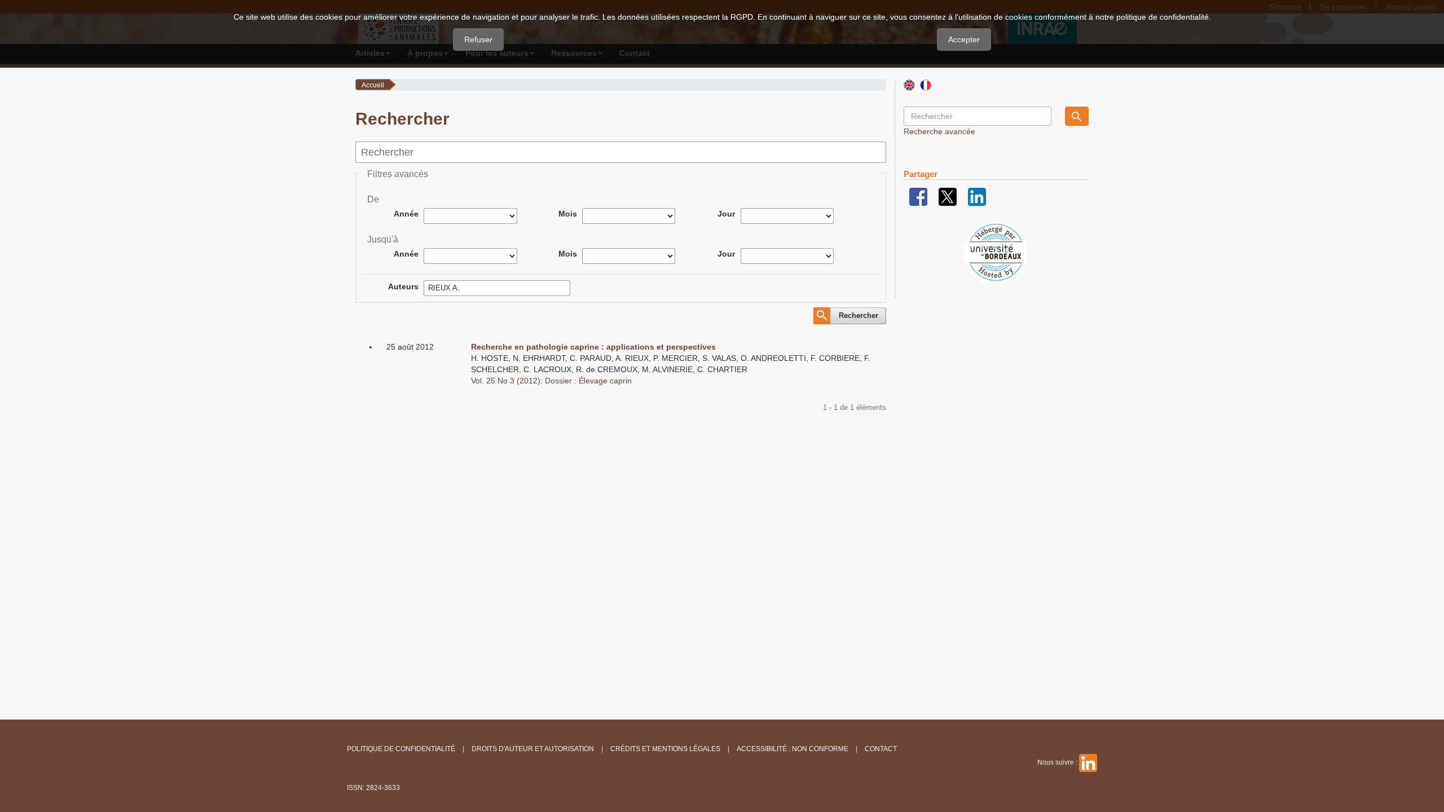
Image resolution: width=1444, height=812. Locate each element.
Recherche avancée (939, 131)
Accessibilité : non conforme (792, 749)
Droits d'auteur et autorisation (533, 749)
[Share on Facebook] (918, 196)
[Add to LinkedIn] (977, 196)
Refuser (478, 39)
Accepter (964, 39)
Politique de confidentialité (401, 749)
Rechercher (858, 315)
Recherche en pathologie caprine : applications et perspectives (593, 346)
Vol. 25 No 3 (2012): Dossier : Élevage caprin (551, 380)
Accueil (373, 85)
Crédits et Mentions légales (665, 749)
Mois (567, 213)
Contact (881, 749)
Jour (726, 213)
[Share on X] (948, 196)
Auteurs (403, 286)
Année (406, 213)
